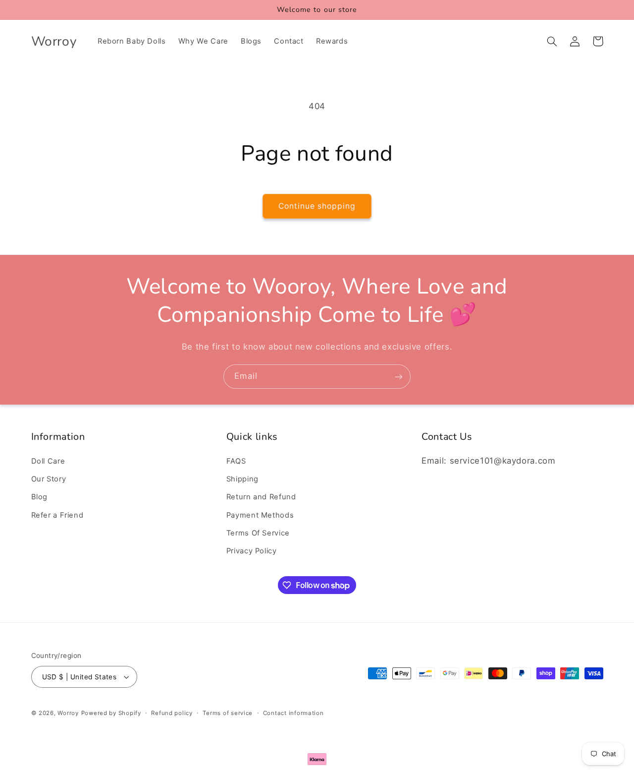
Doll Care (48, 461)
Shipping (242, 479)
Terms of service (228, 713)
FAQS (236, 461)
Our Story (48, 479)
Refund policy (172, 713)
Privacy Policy (251, 551)
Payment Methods (260, 515)
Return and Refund (261, 497)
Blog (39, 497)
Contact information (293, 713)
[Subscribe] (398, 376)
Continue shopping (317, 206)
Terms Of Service (258, 533)
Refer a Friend (57, 515)
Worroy (67, 713)
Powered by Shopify (111, 713)
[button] (552, 41)
